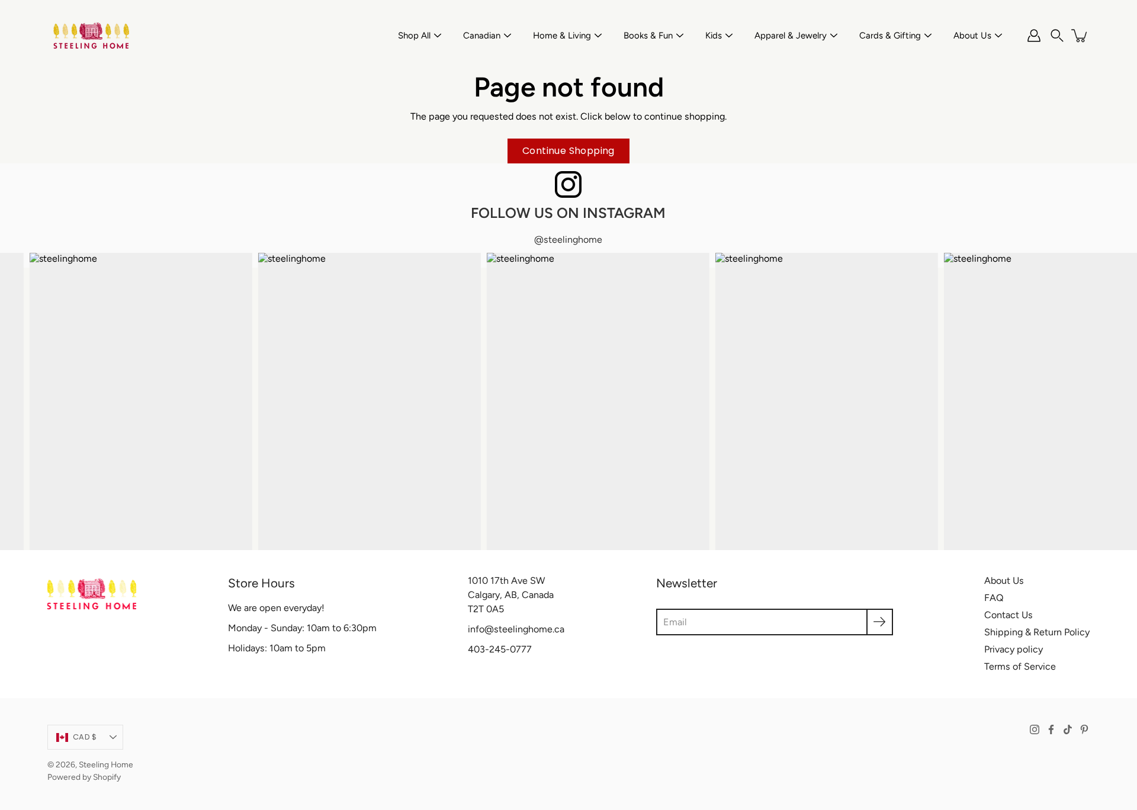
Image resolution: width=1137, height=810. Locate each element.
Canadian (481, 35)
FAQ (994, 597)
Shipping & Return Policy (1037, 632)
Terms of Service (1020, 666)
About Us (972, 35)
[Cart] (1080, 35)
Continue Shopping (568, 151)
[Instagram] (1034, 729)
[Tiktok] (1067, 729)
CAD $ (85, 736)
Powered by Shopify (84, 777)
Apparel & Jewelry (790, 35)
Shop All (414, 35)
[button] (1057, 35)
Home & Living (562, 35)
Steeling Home (106, 764)
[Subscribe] (879, 622)
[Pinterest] (1084, 729)
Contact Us (1008, 615)
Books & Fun (648, 35)
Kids (713, 35)
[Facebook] (1051, 729)
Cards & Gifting (890, 35)
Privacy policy (1013, 649)
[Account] (1033, 35)
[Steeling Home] (91, 35)
